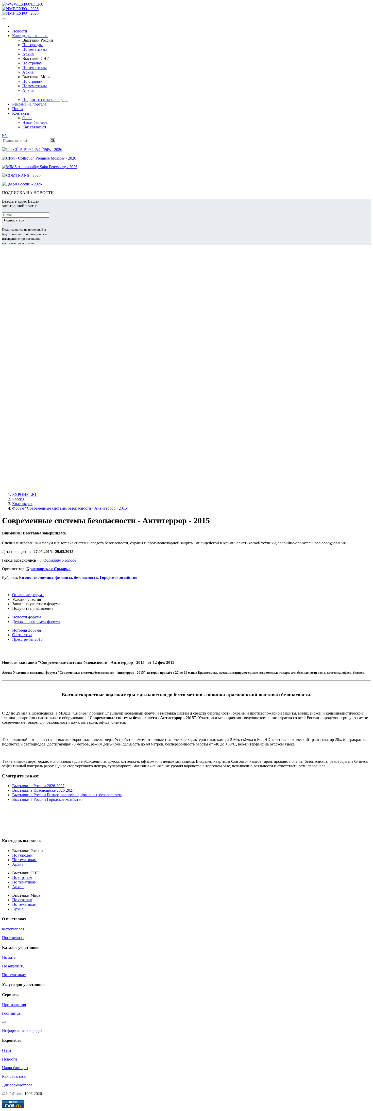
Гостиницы (12, 1013)
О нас (27, 118)
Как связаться (34, 127)
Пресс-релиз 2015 (27, 639)
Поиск (17, 109)
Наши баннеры (35, 122)
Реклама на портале (29, 104)
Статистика (22, 635)
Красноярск (22, 503)
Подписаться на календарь (45, 99)
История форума (26, 630)
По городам (32, 45)
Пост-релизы (13, 937)
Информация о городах (22, 1030)
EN (5, 135)
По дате (8, 957)
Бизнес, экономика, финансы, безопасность (58, 577)
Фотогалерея (13, 929)
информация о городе (58, 560)
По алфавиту (13, 966)
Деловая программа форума (36, 621)
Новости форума (26, 617)
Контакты (20, 113)
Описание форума (28, 595)
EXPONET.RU (25, 494)
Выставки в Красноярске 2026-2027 (43, 790)
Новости (19, 31)
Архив (28, 54)
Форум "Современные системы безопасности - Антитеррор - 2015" (70, 508)
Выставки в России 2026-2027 (38, 786)
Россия (18, 499)
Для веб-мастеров (17, 1085)
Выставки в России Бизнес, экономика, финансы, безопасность (67, 795)
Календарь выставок (30, 35)
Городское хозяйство (118, 577)
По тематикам (34, 49)
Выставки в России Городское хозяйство (47, 799)
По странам (32, 63)
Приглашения (14, 1004)
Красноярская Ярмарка (48, 569)
